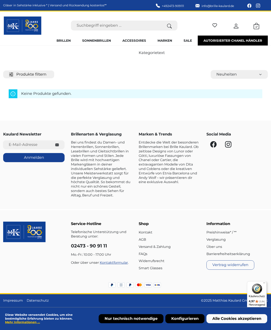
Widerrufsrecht (152, 261)
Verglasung (216, 239)
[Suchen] (169, 25)
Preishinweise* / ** (221, 232)
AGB (142, 239)
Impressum (13, 300)
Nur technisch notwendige (131, 318)
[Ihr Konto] (236, 25)
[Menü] (264, 283)
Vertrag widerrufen (230, 264)
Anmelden (34, 157)
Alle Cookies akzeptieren (236, 318)
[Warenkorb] (256, 25)
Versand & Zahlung (155, 247)
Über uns (214, 247)
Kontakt (145, 232)
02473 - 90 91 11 (89, 246)
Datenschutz (38, 300)
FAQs (143, 254)
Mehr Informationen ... (22, 322)
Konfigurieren (185, 318)
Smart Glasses (150, 268)
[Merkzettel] (214, 24)
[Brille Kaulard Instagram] (258, 6)
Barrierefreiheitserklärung (228, 254)
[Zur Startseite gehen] (22, 26)
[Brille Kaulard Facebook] (249, 6)
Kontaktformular (114, 263)
